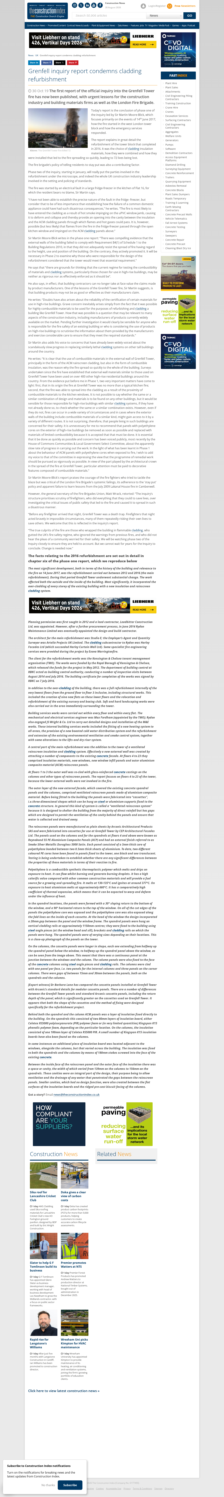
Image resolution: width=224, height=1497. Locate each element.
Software (170, 148)
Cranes (169, 111)
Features (135, 25)
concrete (102, 756)
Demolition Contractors (178, 153)
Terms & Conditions (142, 1488)
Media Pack (164, 25)
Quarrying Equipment (178, 181)
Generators (171, 140)
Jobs (142, 25)
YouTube (93, 5)
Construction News (36, 25)
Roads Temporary (175, 198)
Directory (169, 1488)
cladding (133, 149)
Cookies (100, 1488)
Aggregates (171, 131)
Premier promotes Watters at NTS (73, 1265)
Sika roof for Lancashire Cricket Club (43, 1196)
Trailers (169, 177)
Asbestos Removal (176, 185)
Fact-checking (87, 1488)
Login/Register (157, 6)
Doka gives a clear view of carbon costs (73, 1196)
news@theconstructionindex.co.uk (77, 1095)
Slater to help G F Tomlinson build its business (43, 1267)
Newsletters (185, 6)
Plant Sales (171, 87)
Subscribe (70, 1485)
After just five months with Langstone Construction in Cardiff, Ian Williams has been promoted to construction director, (43, 1361)
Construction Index (47, 11)
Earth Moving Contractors (173, 208)
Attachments (172, 91)
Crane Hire (171, 107)
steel (101, 802)
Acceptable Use (113, 1488)
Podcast (191, 25)
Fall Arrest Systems (176, 222)
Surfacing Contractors (178, 120)
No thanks (48, 1485)
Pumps (169, 144)
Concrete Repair (174, 239)
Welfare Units (173, 136)
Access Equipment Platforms (176, 159)
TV (146, 25)
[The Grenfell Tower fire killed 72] (58, 128)
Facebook (100, 5)
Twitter (81, 5)
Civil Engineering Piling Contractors (178, 97)
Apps (184, 25)
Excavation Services (176, 116)
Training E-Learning (176, 202)
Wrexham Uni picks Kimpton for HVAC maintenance (74, 1343)
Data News (123, 25)
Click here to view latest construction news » (64, 1391)
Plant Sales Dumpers (177, 194)
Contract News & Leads (78, 25)
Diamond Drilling (175, 164)
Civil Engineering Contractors (175, 126)
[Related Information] (92, 47)
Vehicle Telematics (176, 218)
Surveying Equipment (178, 169)
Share (33, 62)
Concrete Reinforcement (179, 173)
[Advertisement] (92, 1434)
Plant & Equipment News (103, 25)
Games (175, 25)
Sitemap (158, 1488)
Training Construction (178, 103)
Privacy (127, 1488)
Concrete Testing (175, 227)
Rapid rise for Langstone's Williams (39, 1343)
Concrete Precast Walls (178, 214)
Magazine (153, 25)
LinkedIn (87, 5)
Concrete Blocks (174, 190)
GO (189, 15)
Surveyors (171, 231)
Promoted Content (57, 25)
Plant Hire (171, 83)
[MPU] (59, 1145)
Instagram (74, 5)
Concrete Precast (175, 244)
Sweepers (171, 235)
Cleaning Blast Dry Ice (178, 248)
